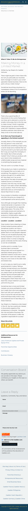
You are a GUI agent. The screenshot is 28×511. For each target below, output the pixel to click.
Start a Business (11, 6)
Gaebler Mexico (19, 487)
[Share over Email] (17, 325)
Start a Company (4, 6)
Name (4, 399)
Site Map (5, 466)
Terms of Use (20, 466)
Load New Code (21, 436)
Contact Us (19, 470)
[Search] (23, 2)
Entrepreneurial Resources (13, 478)
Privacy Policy (9, 470)
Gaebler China (20, 498)
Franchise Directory (13, 475)
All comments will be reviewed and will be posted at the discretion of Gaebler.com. (13, 451)
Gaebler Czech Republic (13, 495)
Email (4, 406)
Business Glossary (7, 355)
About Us (12, 466)
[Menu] (26, 2)
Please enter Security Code (10, 427)
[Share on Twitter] (8, 325)
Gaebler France (8, 487)
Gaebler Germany (9, 498)
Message (5, 413)
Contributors (5, 351)
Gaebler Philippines (14, 490)
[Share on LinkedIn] (12, 325)
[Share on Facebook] (3, 325)
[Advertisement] (14, 27)
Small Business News (14, 482)
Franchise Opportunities (9, 347)
